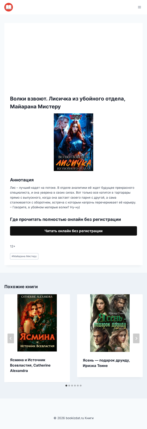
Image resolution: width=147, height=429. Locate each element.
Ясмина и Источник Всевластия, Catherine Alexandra (30, 365)
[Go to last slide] (11, 338)
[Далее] (136, 338)
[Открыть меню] (139, 7)
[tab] (66, 385)
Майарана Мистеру (24, 256)
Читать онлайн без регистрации (73, 231)
